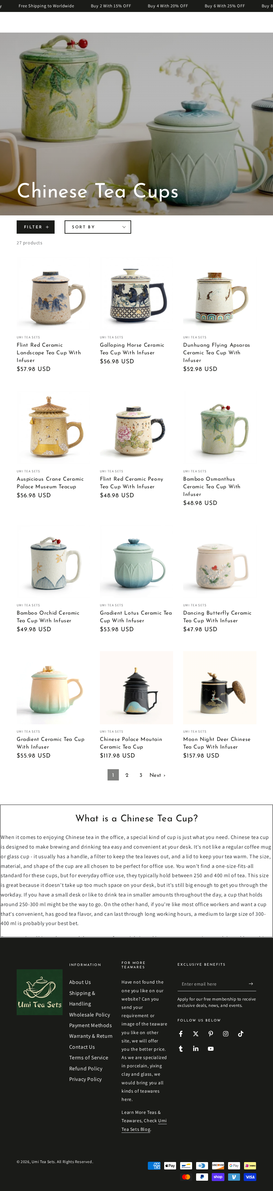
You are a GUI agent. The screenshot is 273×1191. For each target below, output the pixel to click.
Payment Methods (90, 1025)
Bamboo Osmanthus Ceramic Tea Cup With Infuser (212, 487)
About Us (80, 982)
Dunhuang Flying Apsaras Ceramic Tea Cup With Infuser (216, 353)
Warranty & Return (91, 1035)
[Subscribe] (252, 983)
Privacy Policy (85, 1079)
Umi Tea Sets (43, 1161)
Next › (157, 775)
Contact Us (82, 1046)
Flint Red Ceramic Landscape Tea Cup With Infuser (49, 353)
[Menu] (20, 22)
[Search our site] (235, 22)
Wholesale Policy (89, 1014)
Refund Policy (86, 1068)
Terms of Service (89, 1057)
